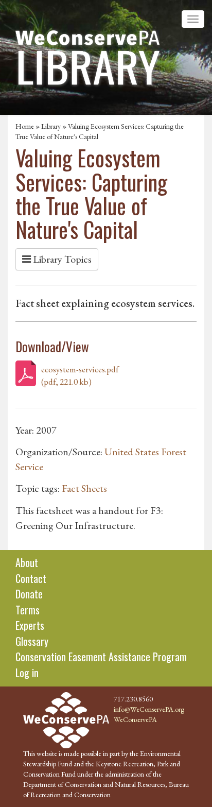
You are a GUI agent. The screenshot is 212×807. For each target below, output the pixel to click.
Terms (27, 609)
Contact (30, 578)
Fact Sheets (84, 488)
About (26, 562)
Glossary (31, 641)
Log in (27, 672)
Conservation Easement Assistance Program (101, 656)
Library (51, 126)
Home (24, 126)
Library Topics (61, 259)
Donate (29, 594)
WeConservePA (135, 719)
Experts (29, 625)
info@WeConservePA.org (149, 709)
